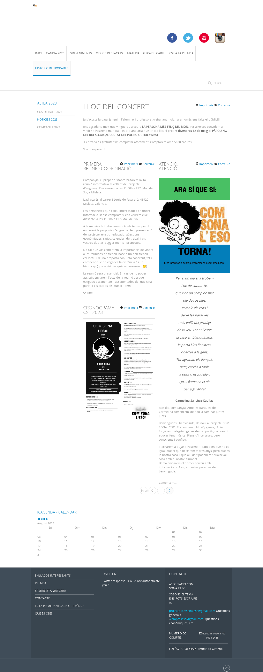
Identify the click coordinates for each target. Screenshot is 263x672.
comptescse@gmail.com (186, 619)
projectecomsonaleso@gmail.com (192, 611)
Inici (144, 490)
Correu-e (223, 105)
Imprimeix (205, 105)
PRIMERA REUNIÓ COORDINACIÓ (107, 166)
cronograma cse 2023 (98, 309)
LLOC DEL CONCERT (116, 106)
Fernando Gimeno (210, 649)
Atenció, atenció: (168, 166)
